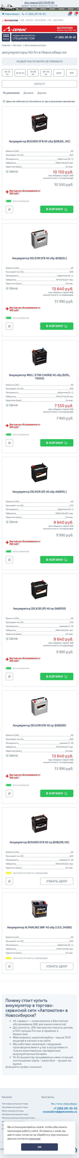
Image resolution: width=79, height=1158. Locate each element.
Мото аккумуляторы (13, 1110)
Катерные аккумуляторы (15, 1114)
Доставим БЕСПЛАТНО (39, 2)
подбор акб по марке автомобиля (39, 61)
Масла (29, 20)
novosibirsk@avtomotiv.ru (60, 1111)
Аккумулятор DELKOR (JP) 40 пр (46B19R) (39, 608)
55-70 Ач (20, 73)
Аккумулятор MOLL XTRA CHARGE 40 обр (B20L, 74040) (39, 376)
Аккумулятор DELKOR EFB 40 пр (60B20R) (39, 725)
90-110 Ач (46, 72)
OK (40, 1147)
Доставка (58, 20)
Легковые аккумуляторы (15, 1103)
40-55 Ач (7, 72)
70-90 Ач (33, 72)
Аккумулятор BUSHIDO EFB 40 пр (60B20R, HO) (39, 842)
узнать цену (56, 881)
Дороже (41, 92)
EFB (71, 73)
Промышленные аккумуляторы (18, 1117)
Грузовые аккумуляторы (15, 1107)
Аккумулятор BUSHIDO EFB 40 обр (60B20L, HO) (39, 141)
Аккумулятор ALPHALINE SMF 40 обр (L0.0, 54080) (39, 927)
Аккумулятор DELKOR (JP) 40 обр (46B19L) (39, 491)
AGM (58, 73)
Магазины (40, 20)
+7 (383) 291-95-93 (65, 1108)
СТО (49, 20)
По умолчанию (11, 92)
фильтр (39, 83)
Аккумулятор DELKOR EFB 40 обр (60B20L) (39, 258)
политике (34, 1138)
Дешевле (28, 92)
